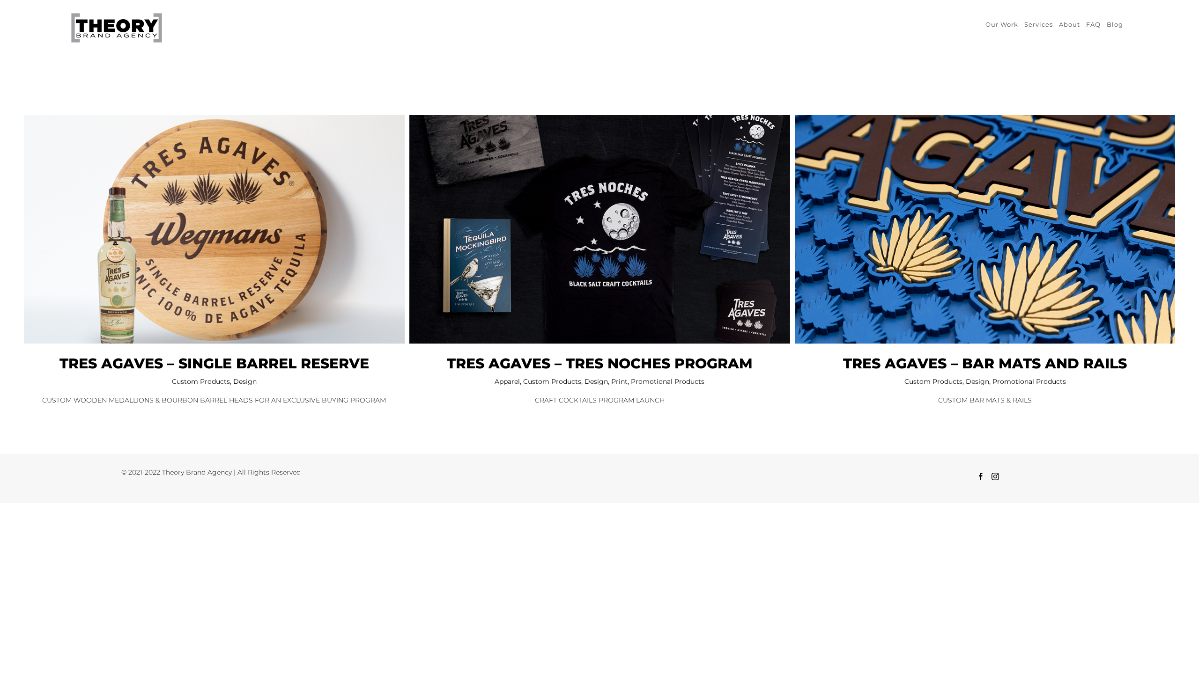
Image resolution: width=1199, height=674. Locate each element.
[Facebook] (980, 476)
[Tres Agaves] (214, 229)
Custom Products (201, 381)
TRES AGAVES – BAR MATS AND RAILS (985, 363)
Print (619, 381)
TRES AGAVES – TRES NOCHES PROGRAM (600, 363)
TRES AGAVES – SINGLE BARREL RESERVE (214, 363)
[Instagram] (995, 476)
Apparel (507, 381)
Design (245, 381)
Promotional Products (667, 381)
